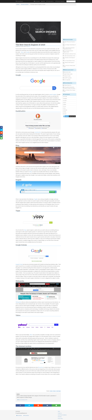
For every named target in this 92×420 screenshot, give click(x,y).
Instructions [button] (50, 1)
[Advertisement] (38, 14)
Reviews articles (24, 4)
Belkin (65, 104)
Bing (31, 171)
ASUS (65, 102)
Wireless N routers (67, 75)
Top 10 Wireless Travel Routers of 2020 (69, 45)
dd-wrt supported (67, 79)
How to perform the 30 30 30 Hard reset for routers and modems (69, 88)
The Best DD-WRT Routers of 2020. (68, 63)
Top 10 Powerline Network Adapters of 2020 (68, 51)
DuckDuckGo (38, 132)
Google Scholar (19, 264)
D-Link (65, 113)
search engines (53, 94)
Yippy (25, 230)
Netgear (65, 98)
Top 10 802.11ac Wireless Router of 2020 (69, 66)
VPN (44, 1)
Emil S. (29, 46)
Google (27, 52)
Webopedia (18, 302)
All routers (37, 1)
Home (17, 4)
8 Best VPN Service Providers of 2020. (69, 42)
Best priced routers (67, 72)
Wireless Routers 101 (67, 85)
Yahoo (22, 52)
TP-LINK (65, 96)
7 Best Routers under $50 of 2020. (70, 53)
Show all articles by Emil (22, 399)
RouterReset (20, 1)
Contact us (60, 413)
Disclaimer (60, 416)
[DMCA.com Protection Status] (69, 116)
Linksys (65, 100)
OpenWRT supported (67, 77)
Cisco (65, 106)
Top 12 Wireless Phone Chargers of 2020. (69, 91)
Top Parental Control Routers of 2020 (69, 58)
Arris (65, 108)
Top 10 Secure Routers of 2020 (69, 60)
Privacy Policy (60, 418)
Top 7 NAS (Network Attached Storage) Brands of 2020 (68, 48)
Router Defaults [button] (60, 1)
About (59, 411)
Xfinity (65, 111)
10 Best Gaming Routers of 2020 (69, 55)
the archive (40, 367)
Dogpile (36, 199)
